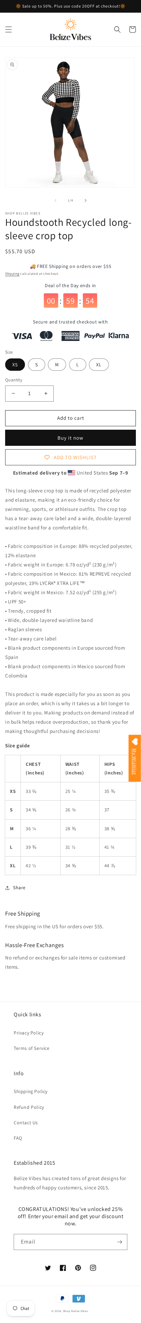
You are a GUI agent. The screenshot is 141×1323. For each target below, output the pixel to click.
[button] (8, 29)
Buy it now (70, 437)
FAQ (18, 1138)
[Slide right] (85, 200)
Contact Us (26, 1122)
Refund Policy (29, 1107)
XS (15, 365)
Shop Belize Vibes (75, 1311)
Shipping (12, 273)
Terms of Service (32, 1048)
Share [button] (19, 887)
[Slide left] (55, 200)
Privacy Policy (28, 1033)
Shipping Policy (31, 1091)
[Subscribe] (119, 1242)
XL (99, 365)
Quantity (13, 380)
